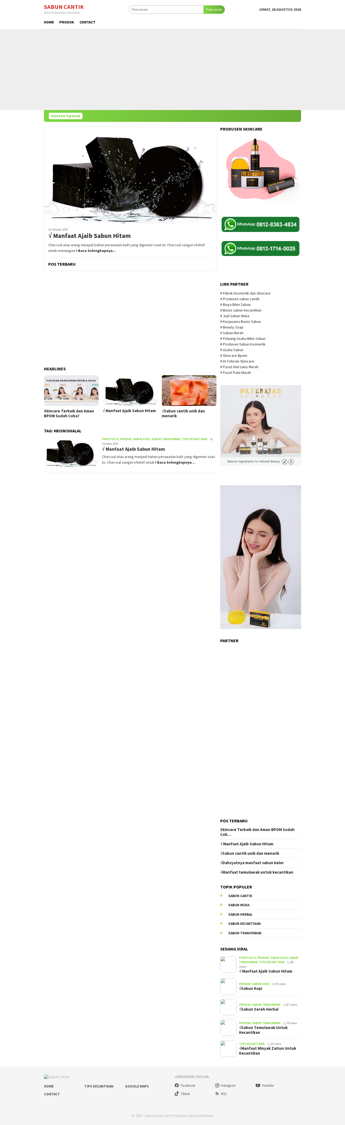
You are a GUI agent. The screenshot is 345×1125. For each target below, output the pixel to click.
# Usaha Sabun (232, 349)
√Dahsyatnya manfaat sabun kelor (252, 862)
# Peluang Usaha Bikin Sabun (242, 338)
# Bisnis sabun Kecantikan (241, 310)
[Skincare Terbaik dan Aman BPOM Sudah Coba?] (71, 390)
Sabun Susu (141, 439)
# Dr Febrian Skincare (237, 361)
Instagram (228, 1085)
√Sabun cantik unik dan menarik (183, 413)
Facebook (188, 1085)
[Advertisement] (172, 69)
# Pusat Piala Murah (236, 372)
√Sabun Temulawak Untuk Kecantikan (263, 1030)
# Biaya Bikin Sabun (235, 304)
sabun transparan (244, 933)
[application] (260, 557)
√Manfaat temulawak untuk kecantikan (256, 872)
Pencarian (214, 9)
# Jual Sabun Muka (235, 315)
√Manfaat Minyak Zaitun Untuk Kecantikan (267, 1051)
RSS (223, 1094)
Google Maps (137, 1086)
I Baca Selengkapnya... (96, 250)
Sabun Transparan (166, 439)
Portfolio (110, 439)
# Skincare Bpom (234, 355)
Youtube (268, 1085)
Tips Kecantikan (194, 439)
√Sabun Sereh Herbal (258, 1009)
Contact (52, 1094)
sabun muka (238, 905)
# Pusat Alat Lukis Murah (239, 366)
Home (49, 1086)
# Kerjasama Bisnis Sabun (240, 321)
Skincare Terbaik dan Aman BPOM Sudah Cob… (257, 832)
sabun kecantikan (244, 923)
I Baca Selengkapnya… (175, 462)
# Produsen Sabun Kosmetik (243, 344)
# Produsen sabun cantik (240, 298)
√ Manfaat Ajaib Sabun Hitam (89, 236)
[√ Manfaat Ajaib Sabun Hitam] (130, 175)
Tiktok (185, 1094)
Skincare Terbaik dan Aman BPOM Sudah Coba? (69, 413)
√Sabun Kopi (250, 988)
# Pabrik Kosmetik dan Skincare (245, 293)
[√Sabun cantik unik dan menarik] (189, 390)
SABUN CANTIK (64, 7)
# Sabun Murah (231, 332)
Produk (126, 439)
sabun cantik (240, 896)
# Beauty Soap (232, 327)
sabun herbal (240, 914)
